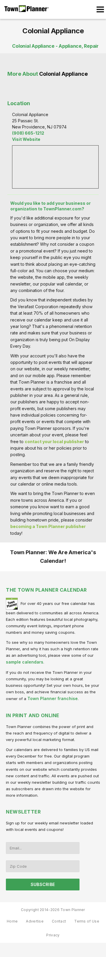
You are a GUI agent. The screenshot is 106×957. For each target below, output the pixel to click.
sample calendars (24, 661)
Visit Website (26, 139)
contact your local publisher (54, 441)
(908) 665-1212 (28, 133)
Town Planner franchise (52, 698)
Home (12, 921)
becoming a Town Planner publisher (48, 526)
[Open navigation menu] (100, 9)
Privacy (52, 935)
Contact (59, 921)
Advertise (35, 921)
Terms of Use (86, 921)
